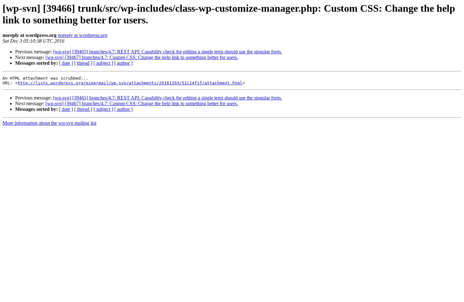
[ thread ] (83, 63)
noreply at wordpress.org (82, 35)
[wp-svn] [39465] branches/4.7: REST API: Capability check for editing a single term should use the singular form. (167, 51)
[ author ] (123, 63)
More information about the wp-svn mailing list (49, 123)
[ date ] (66, 63)
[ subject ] (103, 63)
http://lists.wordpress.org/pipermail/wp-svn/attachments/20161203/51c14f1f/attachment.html (130, 83)
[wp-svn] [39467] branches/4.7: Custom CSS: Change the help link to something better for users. (141, 57)
